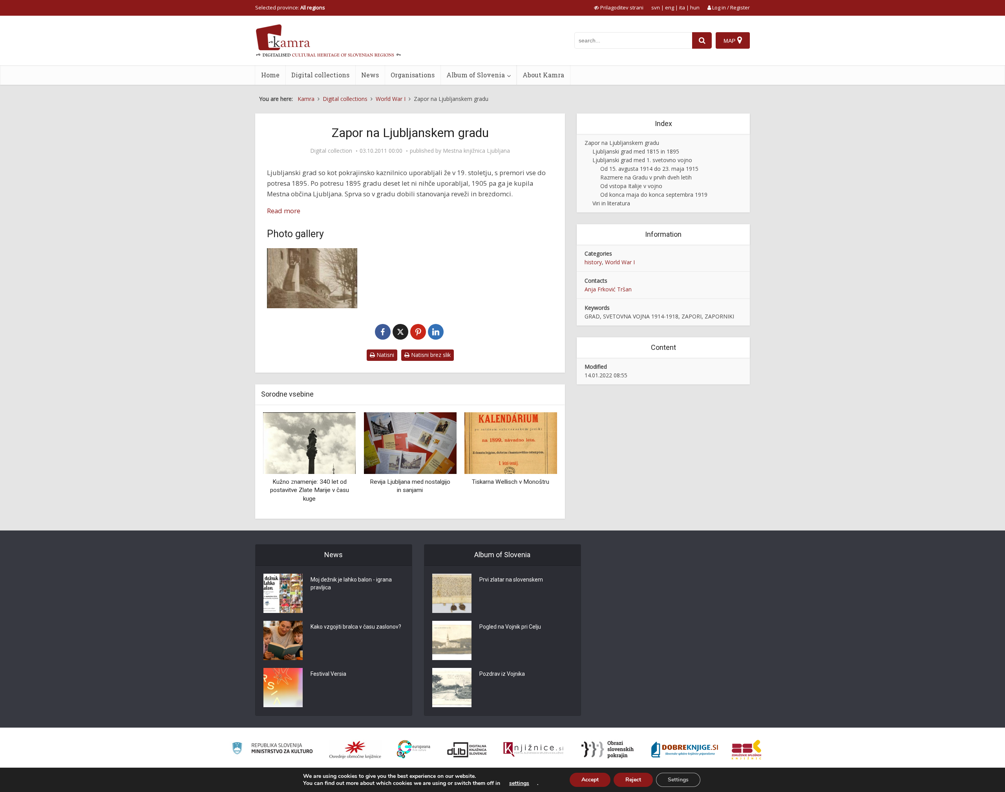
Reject (633, 779)
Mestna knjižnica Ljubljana (476, 150)
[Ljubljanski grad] (312, 278)
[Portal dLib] (467, 749)
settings (519, 783)
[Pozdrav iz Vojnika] (451, 687)
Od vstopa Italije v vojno (631, 186)
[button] (537, 462)
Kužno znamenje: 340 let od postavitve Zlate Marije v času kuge (309, 490)
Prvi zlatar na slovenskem (511, 579)
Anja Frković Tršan (608, 289)
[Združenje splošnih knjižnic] (746, 749)
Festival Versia (328, 674)
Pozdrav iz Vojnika (502, 674)
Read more (283, 210)
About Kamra (543, 75)
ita (682, 7)
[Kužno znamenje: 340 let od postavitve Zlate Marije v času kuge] (309, 442)
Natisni (384, 355)
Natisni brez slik (430, 355)
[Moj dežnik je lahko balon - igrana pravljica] (283, 593)
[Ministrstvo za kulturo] (272, 749)
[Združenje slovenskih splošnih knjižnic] (533, 749)
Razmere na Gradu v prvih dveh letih (646, 177)
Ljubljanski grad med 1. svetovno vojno (642, 160)
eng (669, 7)
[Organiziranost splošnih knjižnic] (355, 749)
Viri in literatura (611, 203)
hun (695, 7)
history (593, 262)
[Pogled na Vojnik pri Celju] (451, 640)
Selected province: (290, 7)
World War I (620, 262)
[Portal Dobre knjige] (684, 749)
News (370, 75)
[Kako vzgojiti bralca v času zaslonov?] (283, 640)
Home (270, 75)
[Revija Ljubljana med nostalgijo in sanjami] (410, 442)
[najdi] (702, 40)
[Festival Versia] (283, 687)
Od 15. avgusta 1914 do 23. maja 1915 (649, 168)
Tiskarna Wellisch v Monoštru (510, 481)
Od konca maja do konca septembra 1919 (653, 194)
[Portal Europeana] (413, 749)
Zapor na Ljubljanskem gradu (622, 142)
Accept (590, 779)
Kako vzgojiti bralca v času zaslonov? (356, 627)
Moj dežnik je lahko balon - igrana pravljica (351, 583)
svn (655, 7)
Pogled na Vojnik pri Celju (510, 627)
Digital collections (320, 75)
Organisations (413, 75)
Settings (678, 779)
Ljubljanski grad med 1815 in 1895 (635, 151)
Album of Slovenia (475, 75)
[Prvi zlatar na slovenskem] (451, 593)
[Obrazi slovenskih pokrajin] (607, 749)
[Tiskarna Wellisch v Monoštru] (510, 442)
